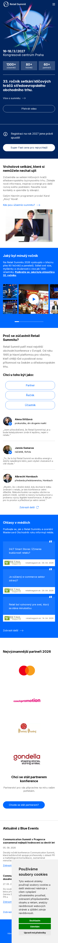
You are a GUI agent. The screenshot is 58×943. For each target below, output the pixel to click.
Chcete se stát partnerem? (24, 804)
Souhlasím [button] (34, 920)
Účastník (30, 405)
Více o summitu (11, 98)
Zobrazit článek (11, 865)
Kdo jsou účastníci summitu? (19, 205)
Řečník (30, 395)
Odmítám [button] (35, 926)
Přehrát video (29, 108)
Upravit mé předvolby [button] (35, 932)
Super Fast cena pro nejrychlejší (29, 147)
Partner (30, 385)
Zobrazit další (27, 507)
